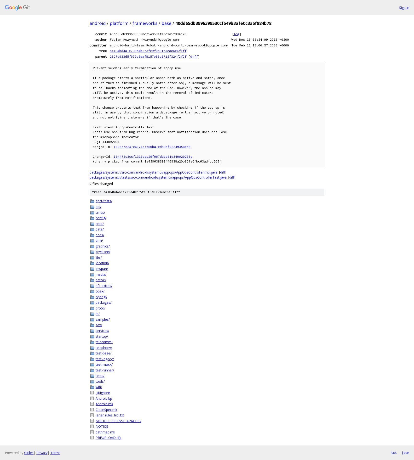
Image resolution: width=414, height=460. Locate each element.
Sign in (404, 7)
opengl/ (101, 297)
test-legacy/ (105, 359)
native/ (101, 280)
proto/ (100, 308)
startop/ (102, 336)
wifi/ (99, 387)
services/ (102, 330)
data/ (100, 229)
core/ (100, 223)
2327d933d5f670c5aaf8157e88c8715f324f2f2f (148, 56)
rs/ (98, 313)
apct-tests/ (104, 201)
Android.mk (104, 404)
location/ (102, 263)
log (236, 34)
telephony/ (104, 347)
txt (394, 452)
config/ (101, 218)
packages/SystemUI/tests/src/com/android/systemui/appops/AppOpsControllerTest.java (158, 177)
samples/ (103, 319)
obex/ (100, 291)
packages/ (103, 302)
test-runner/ (105, 370)
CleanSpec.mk (106, 409)
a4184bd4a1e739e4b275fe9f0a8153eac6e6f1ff (148, 51)
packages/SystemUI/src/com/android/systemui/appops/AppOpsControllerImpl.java (154, 172)
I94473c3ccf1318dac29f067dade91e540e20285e (153, 157)
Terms (55, 452)
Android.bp (104, 398)
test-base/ (103, 353)
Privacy (41, 452)
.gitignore (103, 392)
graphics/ (103, 246)
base (166, 23)
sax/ (99, 325)
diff (194, 56)
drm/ (99, 240)
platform (119, 23)
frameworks (144, 23)
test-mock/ (104, 364)
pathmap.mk (105, 432)
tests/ (100, 375)
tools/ (100, 381)
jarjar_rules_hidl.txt (110, 415)
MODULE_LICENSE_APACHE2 (118, 421)
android (98, 23)
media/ (101, 274)
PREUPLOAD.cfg (108, 437)
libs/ (99, 257)
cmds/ (100, 212)
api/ (98, 206)
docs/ (100, 235)
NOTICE (102, 426)
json (405, 452)
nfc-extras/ (104, 285)
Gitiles (29, 452)
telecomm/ (104, 342)
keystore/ (103, 251)
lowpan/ (102, 268)
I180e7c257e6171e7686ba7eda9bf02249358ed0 (152, 147)
